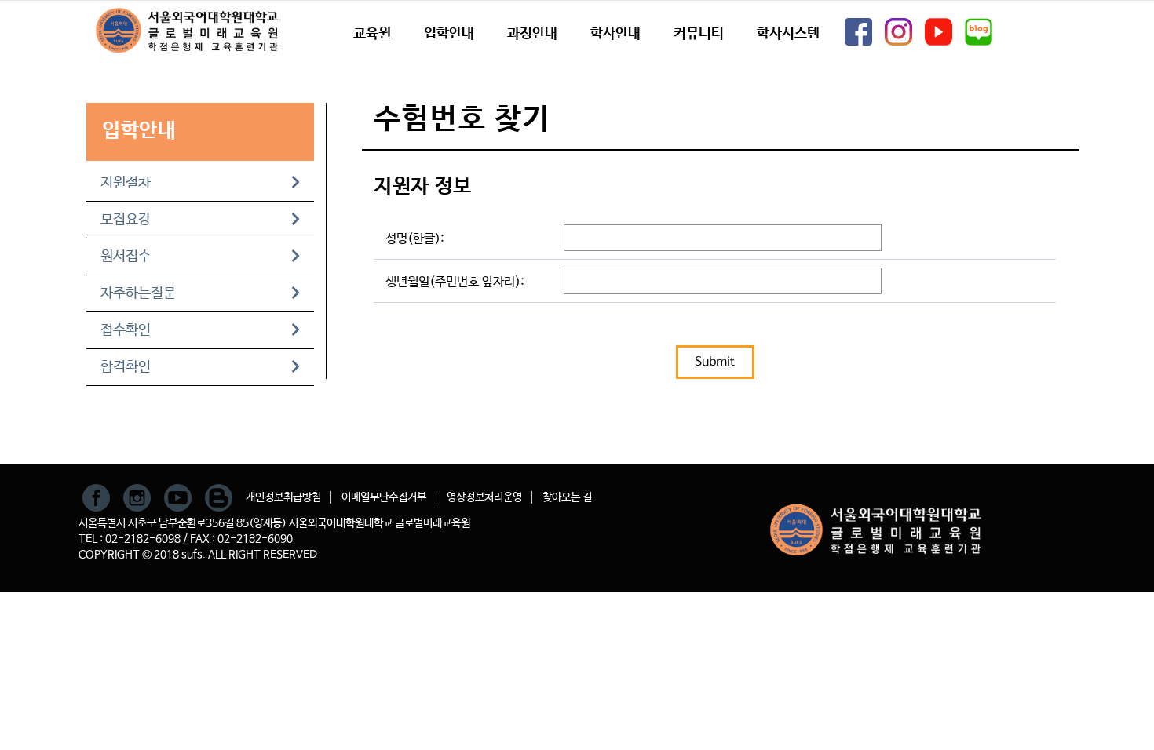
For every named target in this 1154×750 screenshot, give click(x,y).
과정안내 (532, 34)
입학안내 (449, 34)
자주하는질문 (138, 293)
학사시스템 (788, 34)
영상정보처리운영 (484, 497)
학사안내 (615, 34)
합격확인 (125, 367)
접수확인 (125, 330)
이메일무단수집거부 (383, 497)
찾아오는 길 (567, 497)
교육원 (372, 34)
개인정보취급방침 (283, 497)
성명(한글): (414, 238)
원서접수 (125, 256)
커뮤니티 (699, 34)
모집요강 (125, 220)
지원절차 (125, 183)
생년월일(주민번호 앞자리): (454, 282)
